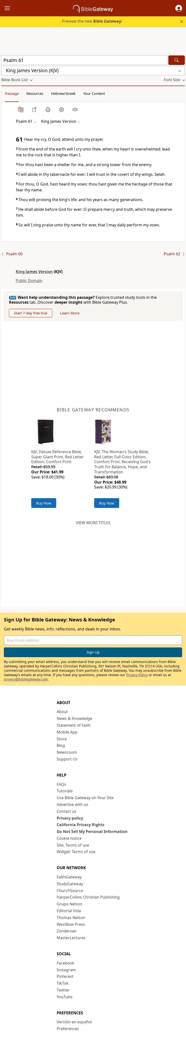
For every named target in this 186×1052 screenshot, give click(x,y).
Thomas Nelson (71, 917)
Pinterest (65, 976)
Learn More (69, 312)
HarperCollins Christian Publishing (88, 897)
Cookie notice (69, 838)
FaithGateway (69, 877)
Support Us (67, 759)
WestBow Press (71, 924)
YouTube (64, 996)
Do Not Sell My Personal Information (92, 831)
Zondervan (67, 931)
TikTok (63, 983)
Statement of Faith (74, 725)
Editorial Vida (69, 910)
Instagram (66, 969)
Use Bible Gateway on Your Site (85, 797)
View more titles (93, 522)
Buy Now (43, 503)
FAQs (61, 784)
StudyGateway (70, 883)
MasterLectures (71, 937)
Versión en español (74, 1022)
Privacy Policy (137, 674)
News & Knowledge (74, 718)
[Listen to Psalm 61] (75, 109)
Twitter (63, 990)
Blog (61, 745)
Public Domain (29, 280)
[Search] (176, 60)
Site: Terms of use (73, 845)
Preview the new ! (92, 21)
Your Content (94, 93)
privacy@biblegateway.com (26, 679)
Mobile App (67, 732)
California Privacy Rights (80, 824)
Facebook (65, 963)
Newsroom (67, 752)
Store (62, 739)
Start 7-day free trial (30, 312)
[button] (178, 8)
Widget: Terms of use (76, 851)
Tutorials (65, 791)
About (62, 711)
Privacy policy (70, 818)
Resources (34, 93)
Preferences (68, 1028)
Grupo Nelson (69, 904)
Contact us (66, 811)
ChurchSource (70, 890)
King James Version (34, 271)
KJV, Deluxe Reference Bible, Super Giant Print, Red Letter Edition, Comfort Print (57, 457)
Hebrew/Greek (63, 93)
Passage (12, 93)
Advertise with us (72, 804)
